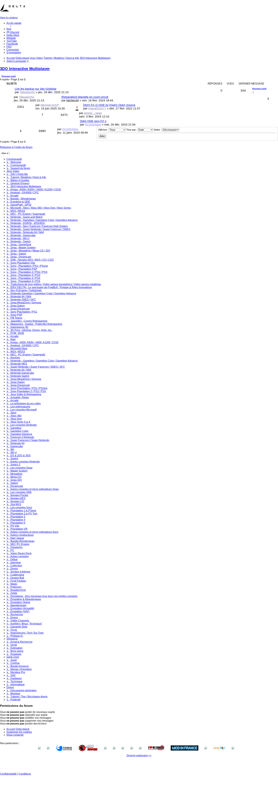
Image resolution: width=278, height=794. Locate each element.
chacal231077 (97, 108)
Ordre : (158, 129)
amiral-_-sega (93, 113)
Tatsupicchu (27, 92)
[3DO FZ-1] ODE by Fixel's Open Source (109, 105)
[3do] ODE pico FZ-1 (93, 121)
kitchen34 (72, 100)
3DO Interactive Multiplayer (25, 68)
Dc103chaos (93, 124)
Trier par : (132, 129)
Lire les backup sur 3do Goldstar (35, 88)
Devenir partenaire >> (139, 755)
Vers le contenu (9, 17)
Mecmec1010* (50, 105)
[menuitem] (12, 35)
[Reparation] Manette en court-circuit (84, 97)
